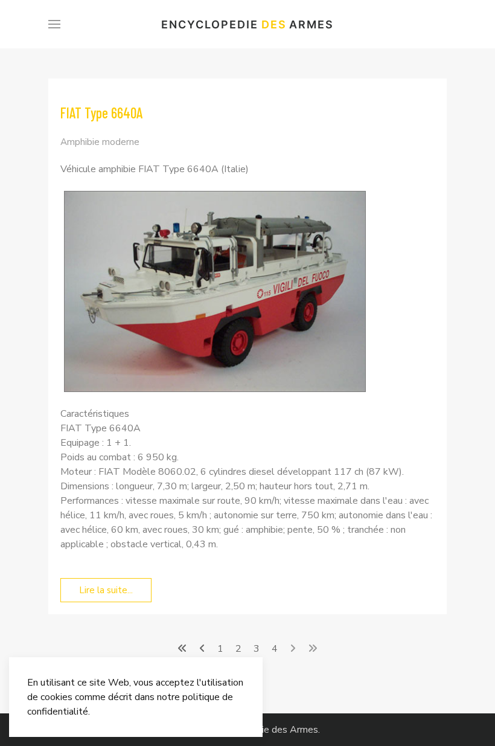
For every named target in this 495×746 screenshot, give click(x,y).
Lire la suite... (106, 590)
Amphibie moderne (99, 142)
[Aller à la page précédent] (202, 648)
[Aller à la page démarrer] (182, 648)
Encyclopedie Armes (247, 24)
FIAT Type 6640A (101, 112)
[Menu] (54, 24)
